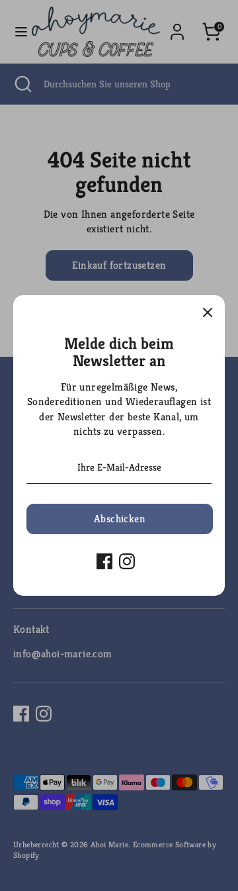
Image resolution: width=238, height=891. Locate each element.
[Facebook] (104, 561)
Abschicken (119, 519)
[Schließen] (207, 312)
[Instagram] (127, 561)
